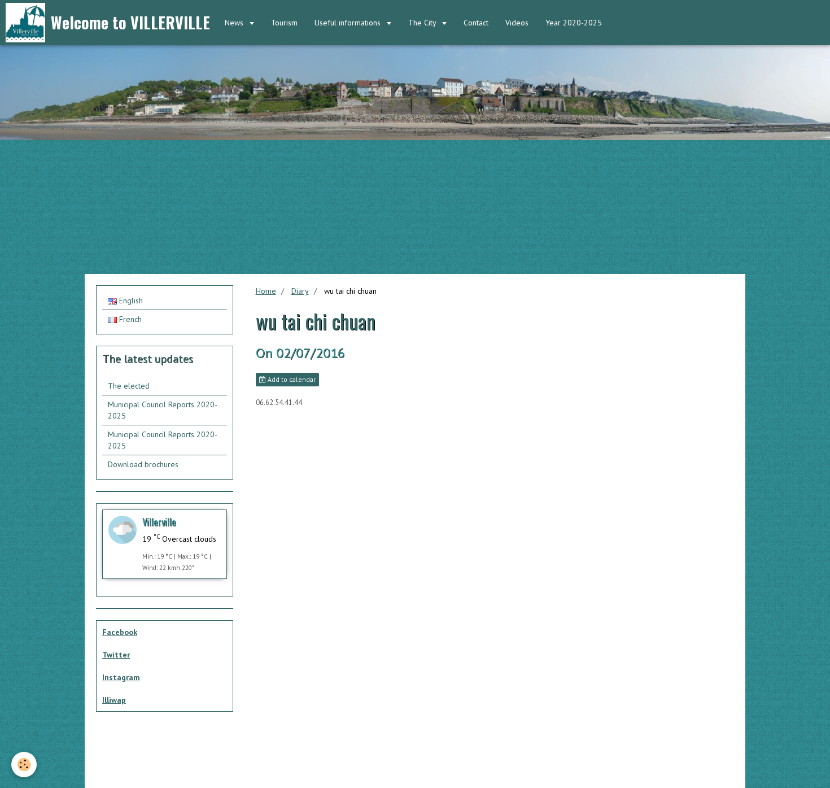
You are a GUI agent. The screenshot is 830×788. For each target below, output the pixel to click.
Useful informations (348, 23)
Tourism (284, 23)
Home (266, 291)
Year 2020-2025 (573, 23)
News (235, 23)
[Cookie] (24, 764)
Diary (300, 291)
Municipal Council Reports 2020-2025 (162, 410)
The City (423, 23)
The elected (129, 386)
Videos (516, 23)
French (129, 319)
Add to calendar (291, 379)
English (130, 300)
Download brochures (143, 464)
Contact (476, 23)
